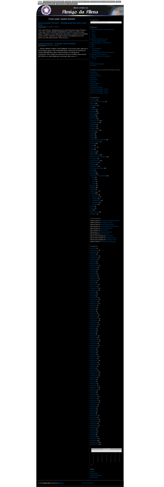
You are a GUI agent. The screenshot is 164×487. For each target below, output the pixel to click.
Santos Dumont (94, 191)
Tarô (91, 210)
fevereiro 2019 (94, 284)
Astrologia (93, 111)
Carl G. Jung (93, 119)
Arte (91, 107)
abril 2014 (93, 368)
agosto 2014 (93, 366)
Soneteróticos (95, 202)
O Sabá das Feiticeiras (106, 228)
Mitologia (92, 153)
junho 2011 (93, 410)
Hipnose (92, 136)
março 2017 (93, 313)
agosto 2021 (93, 259)
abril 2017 (93, 311)
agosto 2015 (93, 347)
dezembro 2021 (94, 256)
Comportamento (94, 122)
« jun (91, 465)
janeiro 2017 (93, 317)
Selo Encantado (94, 74)
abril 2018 (93, 296)
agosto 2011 (93, 406)
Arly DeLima (50, 26)
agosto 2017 (93, 305)
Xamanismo (93, 214)
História (92, 137)
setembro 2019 (94, 278)
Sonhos (92, 206)
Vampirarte (93, 81)
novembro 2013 (94, 374)
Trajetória (94, 58)
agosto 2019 (93, 280)
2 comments (56, 26)
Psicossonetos (95, 196)
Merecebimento (104, 230)
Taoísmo (92, 208)
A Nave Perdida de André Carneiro (109, 226)
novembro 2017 (94, 299)
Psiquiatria (93, 185)
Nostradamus (93, 158)
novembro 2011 (94, 402)
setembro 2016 (94, 324)
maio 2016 (93, 332)
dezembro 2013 (94, 372)
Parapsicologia (94, 162)
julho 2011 (93, 408)
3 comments (56, 45)
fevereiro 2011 (94, 415)
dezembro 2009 (94, 442)
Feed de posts (94, 473)
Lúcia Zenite (93, 147)
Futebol (92, 134)
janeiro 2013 (93, 385)
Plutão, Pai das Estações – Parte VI (99, 89)
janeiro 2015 (93, 358)
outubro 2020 (93, 267)
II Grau (93, 33)
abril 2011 (92, 413)
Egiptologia (93, 124)
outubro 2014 (93, 362)
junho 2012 (93, 391)
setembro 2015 (94, 345)
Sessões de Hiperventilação (99, 41)
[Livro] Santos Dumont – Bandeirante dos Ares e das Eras (62, 24)
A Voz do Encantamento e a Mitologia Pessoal (102, 1)
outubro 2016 (93, 322)
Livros (91, 62)
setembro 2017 (94, 303)
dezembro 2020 (94, 265)
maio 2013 (93, 381)
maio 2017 (93, 309)
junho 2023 (93, 248)
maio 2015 (93, 353)
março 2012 (93, 394)
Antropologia (93, 105)
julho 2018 (93, 292)
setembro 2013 (94, 375)
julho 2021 (93, 261)
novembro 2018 (94, 288)
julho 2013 (93, 379)
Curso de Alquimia (96, 48)
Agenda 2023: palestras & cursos (80, 1)
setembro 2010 (94, 425)
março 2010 (93, 436)
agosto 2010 (93, 427)
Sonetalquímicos (96, 200)
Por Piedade (93, 72)
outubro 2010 (93, 423)
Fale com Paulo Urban (87, 483)
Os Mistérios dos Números (105, 232)
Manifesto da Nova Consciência (46, 3)
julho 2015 (93, 349)
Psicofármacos (95, 50)
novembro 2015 (94, 341)
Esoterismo (93, 128)
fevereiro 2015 (94, 356)
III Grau (93, 35)
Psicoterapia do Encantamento (98, 176)
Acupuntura (93, 99)
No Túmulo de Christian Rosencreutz (109, 220)
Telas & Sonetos (94, 212)
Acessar (92, 471)
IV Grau (94, 37)
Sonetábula (95, 198)
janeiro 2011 (93, 417)
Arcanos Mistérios (95, 83)
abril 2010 (93, 434)
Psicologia (93, 174)
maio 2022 (93, 254)
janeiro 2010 (93, 440)
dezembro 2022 (94, 250)
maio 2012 (93, 393)
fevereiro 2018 (94, 297)
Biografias (93, 117)
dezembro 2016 (94, 318)
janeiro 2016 (93, 337)
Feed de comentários (95, 475)
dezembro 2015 (94, 339)
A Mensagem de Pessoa (106, 222)
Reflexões (93, 187)
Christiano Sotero (94, 120)
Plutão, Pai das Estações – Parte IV (99, 93)
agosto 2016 (93, 326)
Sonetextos (93, 65)
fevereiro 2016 (94, 336)
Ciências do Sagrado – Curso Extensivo (67, 3)
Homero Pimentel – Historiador (98, 139)
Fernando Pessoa (95, 130)
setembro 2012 (94, 389)
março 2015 (93, 354)
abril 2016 (93, 334)
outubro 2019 (93, 277)
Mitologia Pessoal (95, 155)
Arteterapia (93, 109)
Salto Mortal (93, 77)
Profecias (92, 172)
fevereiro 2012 (94, 396)
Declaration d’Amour (95, 76)
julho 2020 (93, 271)
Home (40, 1)
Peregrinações (94, 166)
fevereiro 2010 (94, 438)
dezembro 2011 (94, 400)
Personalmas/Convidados (97, 64)
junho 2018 (93, 294)
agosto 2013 (93, 377)
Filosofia (92, 132)
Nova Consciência (95, 160)
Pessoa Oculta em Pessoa (107, 224)
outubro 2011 (93, 404)
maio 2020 (93, 273)
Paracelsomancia (104, 234)
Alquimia (92, 103)
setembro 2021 (94, 258)
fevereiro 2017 (94, 315)
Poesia (92, 170)
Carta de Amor (94, 79)
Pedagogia (93, 164)
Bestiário (92, 115)
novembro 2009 (94, 444)
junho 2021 (93, 263)
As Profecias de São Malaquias (108, 241)
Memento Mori (94, 85)
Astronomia (93, 113)
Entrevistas (93, 126)
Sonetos (92, 193)
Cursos (118, 1)
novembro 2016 (94, 320)
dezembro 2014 (94, 360)
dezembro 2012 (94, 387)
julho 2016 (93, 328)
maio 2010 (93, 433)
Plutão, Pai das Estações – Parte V (99, 91)
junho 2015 (93, 351)
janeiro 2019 (93, 286)
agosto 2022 (93, 252)
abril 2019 (93, 282)
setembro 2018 (94, 290)
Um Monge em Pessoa (96, 87)
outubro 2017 (93, 301)
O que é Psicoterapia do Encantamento (54, 1)
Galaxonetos (95, 195)
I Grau (93, 31)
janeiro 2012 (93, 398)
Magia (92, 149)
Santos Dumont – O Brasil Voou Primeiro (57, 43)
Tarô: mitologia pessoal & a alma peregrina (103, 52)
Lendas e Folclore (95, 141)
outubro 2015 (93, 343)
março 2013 (93, 383)
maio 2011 (93, 412)
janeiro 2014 (93, 370)
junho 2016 (93, 330)
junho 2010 (93, 431)
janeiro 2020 (93, 275)
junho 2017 (93, 307)
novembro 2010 (94, 421)
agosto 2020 (93, 269)
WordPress (61, 483)
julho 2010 (93, 429)
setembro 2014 (94, 364)
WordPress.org (94, 477)
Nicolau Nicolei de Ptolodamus (98, 156)
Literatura (92, 143)
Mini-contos (93, 151)
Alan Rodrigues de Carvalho (97, 101)
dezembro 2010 (94, 419)
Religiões (92, 189)
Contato (68, 1)
